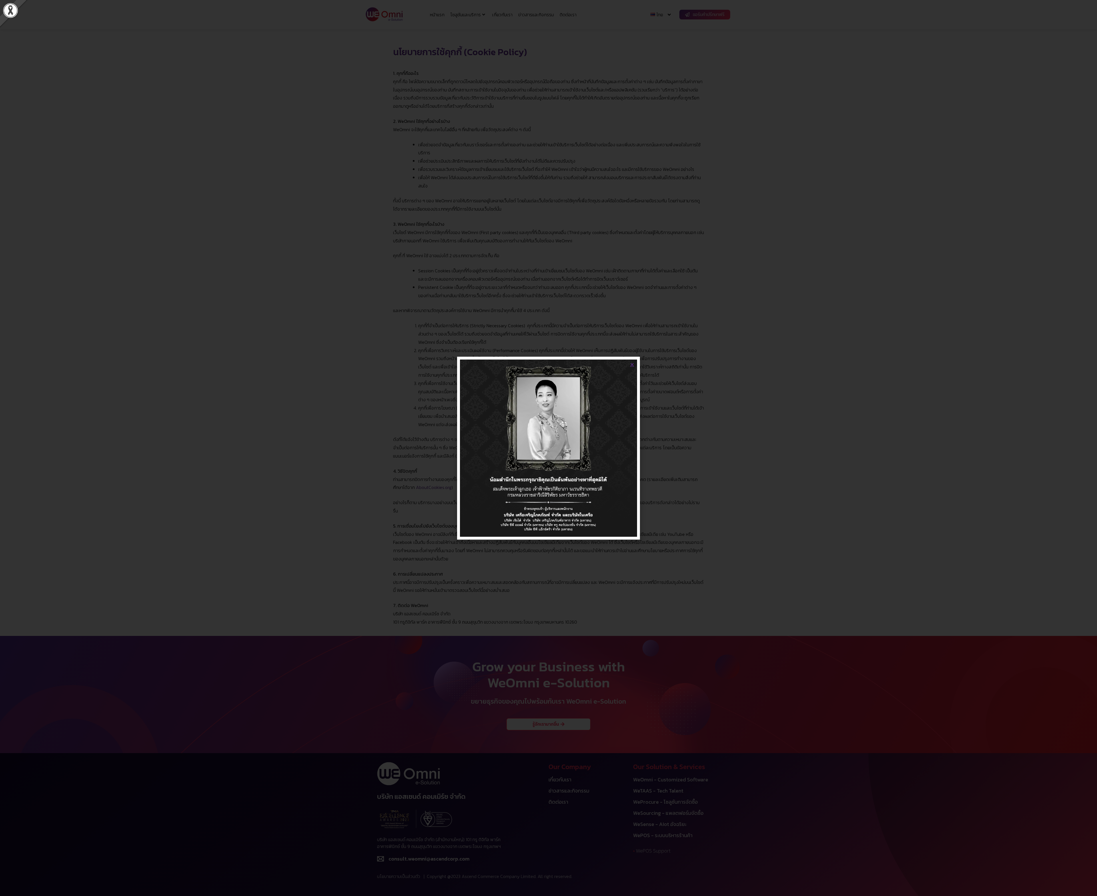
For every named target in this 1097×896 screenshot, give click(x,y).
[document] (548, 448)
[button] (632, 364)
